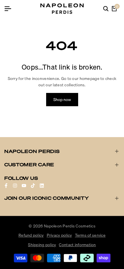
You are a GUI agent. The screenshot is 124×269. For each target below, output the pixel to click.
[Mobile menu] (10, 8)
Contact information (77, 245)
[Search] (105, 8)
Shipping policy (42, 245)
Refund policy (31, 235)
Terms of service (90, 235)
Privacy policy (59, 235)
